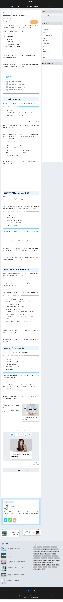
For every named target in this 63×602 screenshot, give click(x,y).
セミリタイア (56, 551)
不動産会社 (54, 555)
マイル (45, 54)
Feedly (10, 522)
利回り (40, 560)
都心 (35, 569)
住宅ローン (56, 558)
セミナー (49, 551)
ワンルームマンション (46, 555)
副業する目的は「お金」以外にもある (17, 87)
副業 (18, 6)
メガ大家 (54, 553)
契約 (35, 562)
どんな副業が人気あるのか (15, 81)
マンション (47, 553)
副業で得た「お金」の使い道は (16, 89)
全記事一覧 (50, 6)
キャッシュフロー (45, 549)
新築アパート (50, 562)
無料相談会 (54, 595)
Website (14, 522)
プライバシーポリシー (43, 595)
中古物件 (50, 558)
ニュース (45, 27)
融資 (31, 6)
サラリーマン (37, 551)
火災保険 (48, 564)
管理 (57, 564)
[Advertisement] (21, 178)
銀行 (43, 569)
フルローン (36, 553)
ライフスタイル (25, 6)
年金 (44, 57)
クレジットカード (54, 549)
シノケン (43, 551)
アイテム (45, 51)
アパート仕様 (43, 6)
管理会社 (36, 6)
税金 (53, 564)
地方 (53, 560)
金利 (39, 569)
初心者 (35, 560)
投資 (43, 562)
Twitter (5, 522)
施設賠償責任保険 (37, 564)
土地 (49, 560)
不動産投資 (13, 6)
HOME (7, 595)
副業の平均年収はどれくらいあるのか (17, 84)
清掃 (43, 564)
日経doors (37, 121)
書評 (44, 46)
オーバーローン (37, 549)
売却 (44, 49)
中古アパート (44, 558)
